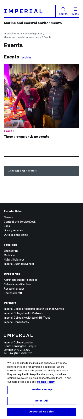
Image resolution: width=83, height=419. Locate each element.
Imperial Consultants (16, 322)
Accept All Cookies (41, 411)
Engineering (11, 250)
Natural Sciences (14, 259)
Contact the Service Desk (20, 221)
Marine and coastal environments (33, 23)
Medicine (9, 255)
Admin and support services (20, 280)
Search (63, 13)
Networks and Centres (17, 284)
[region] (41, 388)
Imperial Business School (19, 264)
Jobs (7, 226)
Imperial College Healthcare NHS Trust (27, 317)
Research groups (32, 33)
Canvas (8, 217)
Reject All (41, 400)
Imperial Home (12, 33)
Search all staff (13, 293)
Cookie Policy (46, 381)
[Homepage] (30, 11)
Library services (13, 230)
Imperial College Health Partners (23, 313)
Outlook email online (16, 235)
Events (47, 37)
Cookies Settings (41, 389)
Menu (75, 13)
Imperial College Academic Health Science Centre (34, 309)
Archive (26, 57)
